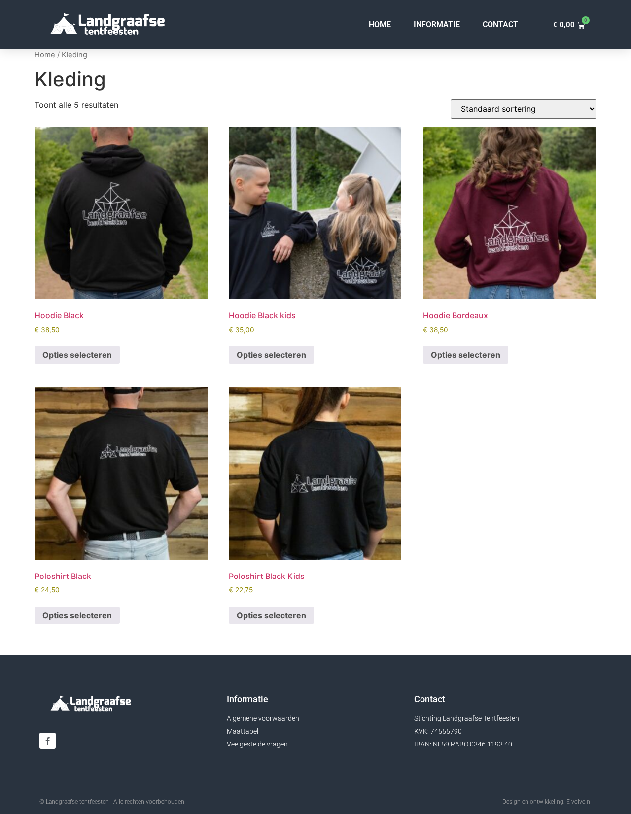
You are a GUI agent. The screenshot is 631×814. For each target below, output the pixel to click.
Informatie (437, 24)
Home (380, 24)
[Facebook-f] (47, 741)
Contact (500, 24)
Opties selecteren (77, 355)
